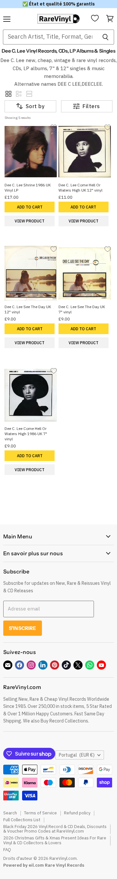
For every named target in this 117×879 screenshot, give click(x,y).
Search (10, 813)
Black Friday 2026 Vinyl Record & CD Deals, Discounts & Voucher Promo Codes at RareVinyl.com (55, 829)
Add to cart (30, 207)
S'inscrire (22, 628)
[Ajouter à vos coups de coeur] (53, 127)
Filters (91, 106)
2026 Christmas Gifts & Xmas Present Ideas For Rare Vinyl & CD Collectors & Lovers (54, 840)
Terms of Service (40, 813)
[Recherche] (105, 37)
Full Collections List (21, 819)
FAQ (7, 849)
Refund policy (77, 813)
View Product (30, 221)
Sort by (35, 106)
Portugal (77, 755)
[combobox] (50, 37)
